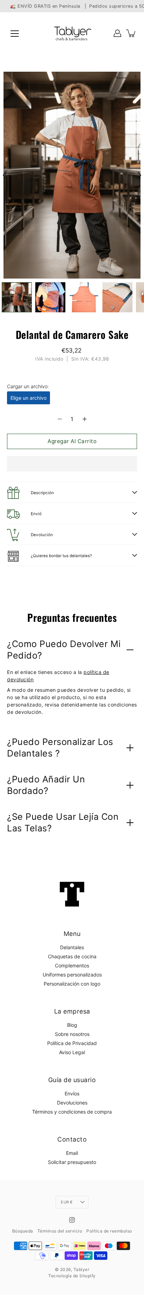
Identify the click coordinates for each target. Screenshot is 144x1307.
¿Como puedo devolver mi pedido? (64, 649)
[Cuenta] (117, 33)
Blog (72, 1025)
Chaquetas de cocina (72, 956)
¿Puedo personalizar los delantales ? (60, 747)
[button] (72, 463)
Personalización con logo (72, 984)
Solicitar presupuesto (72, 1162)
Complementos (72, 965)
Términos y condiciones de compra (72, 1112)
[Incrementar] (84, 419)
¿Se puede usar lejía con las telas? (62, 822)
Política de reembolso (109, 1231)
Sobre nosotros (72, 1034)
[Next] (137, 175)
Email (72, 1153)
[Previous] (7, 175)
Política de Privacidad (72, 1043)
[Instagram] (72, 1220)
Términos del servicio (59, 1231)
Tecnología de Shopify (72, 1275)
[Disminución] (60, 419)
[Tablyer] (72, 33)
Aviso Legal (72, 1052)
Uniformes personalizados (72, 975)
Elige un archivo (28, 398)
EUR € (66, 1202)
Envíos (72, 1093)
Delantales (72, 947)
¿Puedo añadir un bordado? (46, 785)
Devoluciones (72, 1103)
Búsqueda (22, 1231)
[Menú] (14, 33)
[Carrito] (131, 33)
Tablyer (81, 1269)
